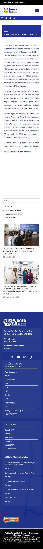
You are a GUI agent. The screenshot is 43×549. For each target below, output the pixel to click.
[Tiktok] (10, 18)
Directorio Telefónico (14, 210)
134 (6, 391)
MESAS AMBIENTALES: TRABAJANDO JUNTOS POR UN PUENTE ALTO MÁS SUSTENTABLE (18, 251)
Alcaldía (8, 207)
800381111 (9, 434)
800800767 (9, 445)
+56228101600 (10, 342)
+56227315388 (11, 414)
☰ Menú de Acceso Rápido (13, 2)
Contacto (26, 535)
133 (6, 383)
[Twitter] (6, 18)
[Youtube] (14, 18)
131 (6, 406)
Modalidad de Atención (14, 214)
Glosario (24, 533)
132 (6, 399)
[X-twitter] (12, 357)
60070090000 (10, 437)
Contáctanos (10, 218)
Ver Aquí (7, 348)
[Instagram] (2, 18)
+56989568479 (11, 449)
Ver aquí (8, 477)
